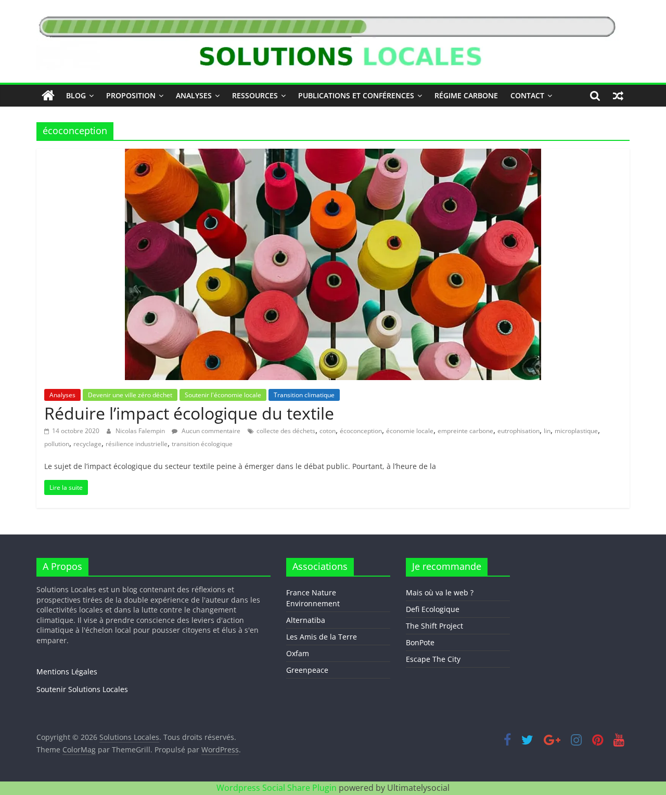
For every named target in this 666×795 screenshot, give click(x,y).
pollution (56, 443)
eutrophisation (518, 430)
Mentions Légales (66, 671)
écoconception (361, 430)
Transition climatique (304, 394)
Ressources (255, 95)
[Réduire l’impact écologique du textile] (333, 155)
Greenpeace (307, 670)
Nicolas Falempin (141, 430)
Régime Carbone (466, 95)
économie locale (409, 430)
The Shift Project (434, 626)
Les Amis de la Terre (321, 637)
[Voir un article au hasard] (618, 96)
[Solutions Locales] (48, 96)
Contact (527, 95)
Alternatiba (305, 620)
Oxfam (297, 653)
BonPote (420, 642)
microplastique (576, 430)
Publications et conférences (356, 95)
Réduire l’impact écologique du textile (189, 413)
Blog (76, 95)
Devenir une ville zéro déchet (130, 394)
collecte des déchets (286, 430)
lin (547, 430)
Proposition (131, 95)
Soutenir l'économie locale (223, 394)
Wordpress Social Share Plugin (277, 787)
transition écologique (202, 443)
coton (327, 430)
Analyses (194, 95)
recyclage (87, 443)
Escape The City (433, 659)
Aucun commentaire (210, 430)
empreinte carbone (465, 430)
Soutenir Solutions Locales (82, 689)
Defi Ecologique (432, 609)
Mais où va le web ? (439, 592)
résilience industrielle (137, 443)
